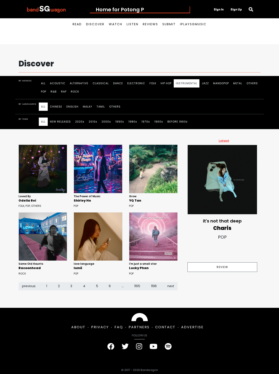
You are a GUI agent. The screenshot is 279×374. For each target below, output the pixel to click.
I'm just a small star (143, 264)
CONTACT (165, 327)
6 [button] (110, 286)
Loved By (25, 196)
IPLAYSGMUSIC (193, 24)
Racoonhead (30, 268)
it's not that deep (222, 221)
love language (84, 264)
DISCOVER (95, 24)
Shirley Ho (82, 200)
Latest (224, 140)
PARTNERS (139, 327)
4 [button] (84, 286)
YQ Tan (135, 200)
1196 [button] (154, 286)
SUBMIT (169, 24)
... (123, 286)
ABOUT (78, 327)
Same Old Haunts (31, 264)
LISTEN (132, 24)
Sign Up (236, 9)
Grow (132, 196)
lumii (78, 268)
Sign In (219, 9)
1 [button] (46, 286)
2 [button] (59, 286)
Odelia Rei (27, 200)
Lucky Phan (139, 268)
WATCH (115, 24)
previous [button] (29, 286)
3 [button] (71, 286)
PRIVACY (100, 327)
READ (77, 24)
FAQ (118, 327)
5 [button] (97, 286)
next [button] (170, 286)
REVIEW (222, 267)
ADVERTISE (192, 327)
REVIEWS (150, 24)
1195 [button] (137, 286)
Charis (222, 228)
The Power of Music (87, 196)
